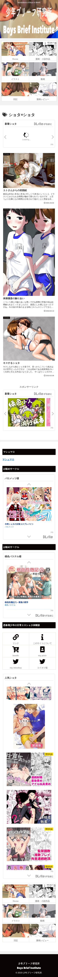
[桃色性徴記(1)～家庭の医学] (29, 582)
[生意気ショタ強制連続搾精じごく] (29, 752)
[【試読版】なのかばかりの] (29, 709)
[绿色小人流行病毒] (26, 412)
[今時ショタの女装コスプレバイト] (29, 504)
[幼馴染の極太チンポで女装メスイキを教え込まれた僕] (29, 865)
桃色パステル (10, 605)
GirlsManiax (43, 124)
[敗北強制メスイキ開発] (29, 827)
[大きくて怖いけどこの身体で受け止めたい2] (29, 790)
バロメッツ (9, 526)
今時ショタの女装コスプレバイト (19, 523)
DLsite (48, 537)
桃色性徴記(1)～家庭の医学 (16, 602)
